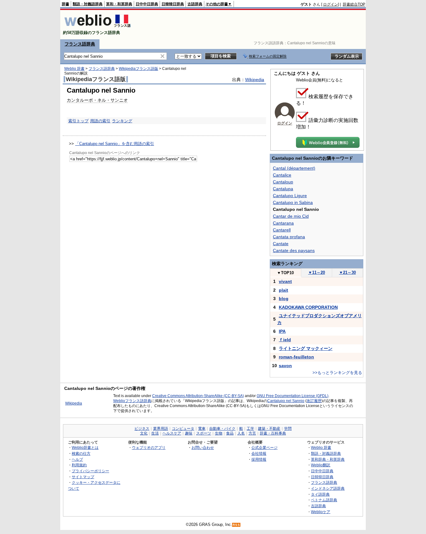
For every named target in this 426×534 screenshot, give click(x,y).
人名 (241, 433)
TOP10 (285, 272)
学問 (288, 428)
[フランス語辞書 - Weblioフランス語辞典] (97, 27)
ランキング (122, 121)
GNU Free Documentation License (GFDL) (292, 396)
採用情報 (258, 459)
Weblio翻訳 (320, 465)
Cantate (280, 243)
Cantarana (283, 223)
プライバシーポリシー (90, 471)
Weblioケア (320, 512)
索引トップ (78, 121)
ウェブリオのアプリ (149, 447)
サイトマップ (83, 477)
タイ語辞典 (320, 494)
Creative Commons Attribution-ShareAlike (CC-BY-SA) (198, 396)
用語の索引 (100, 121)
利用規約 (79, 465)
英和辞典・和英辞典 (328, 459)
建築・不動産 (269, 428)
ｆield (285, 339)
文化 (144, 433)
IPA (282, 331)
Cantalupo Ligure (290, 195)
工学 (250, 428)
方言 (252, 433)
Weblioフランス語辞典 (132, 401)
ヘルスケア (171, 433)
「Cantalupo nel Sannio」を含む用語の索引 (114, 143)
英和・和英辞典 (119, 4)
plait (283, 290)
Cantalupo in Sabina (293, 202)
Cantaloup (283, 181)
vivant (285, 281)
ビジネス (141, 428)
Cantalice (282, 174)
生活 (155, 433)
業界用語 (160, 428)
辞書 (65, 4)
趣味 (188, 433)
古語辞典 (194, 4)
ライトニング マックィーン (305, 348)
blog (283, 298)
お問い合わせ (202, 447)
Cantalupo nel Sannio (285, 401)
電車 (202, 428)
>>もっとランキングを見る (337, 372)
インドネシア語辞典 (328, 488)
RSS (236, 525)
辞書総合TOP (354, 4)
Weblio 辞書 (74, 68)
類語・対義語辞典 (88, 4)
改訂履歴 (314, 401)
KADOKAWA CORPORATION (308, 307)
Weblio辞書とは (85, 447)
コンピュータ (183, 428)
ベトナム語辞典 (324, 500)
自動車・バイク (222, 428)
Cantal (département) (294, 168)
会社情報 (258, 453)
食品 (230, 433)
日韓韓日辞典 (173, 4)
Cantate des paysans (294, 250)
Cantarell (282, 229)
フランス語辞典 (80, 43)
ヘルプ (77, 459)
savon (285, 365)
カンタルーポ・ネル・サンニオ (97, 100)
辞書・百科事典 (273, 433)
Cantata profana (289, 236)
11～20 (316, 272)
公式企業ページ (264, 447)
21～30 (347, 272)
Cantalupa (283, 188)
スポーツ (203, 433)
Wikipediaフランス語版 (138, 68)
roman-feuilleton (296, 356)
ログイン (330, 4)
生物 (218, 433)
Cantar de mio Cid (291, 216)
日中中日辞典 (147, 4)
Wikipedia (254, 79)
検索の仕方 (81, 453)
